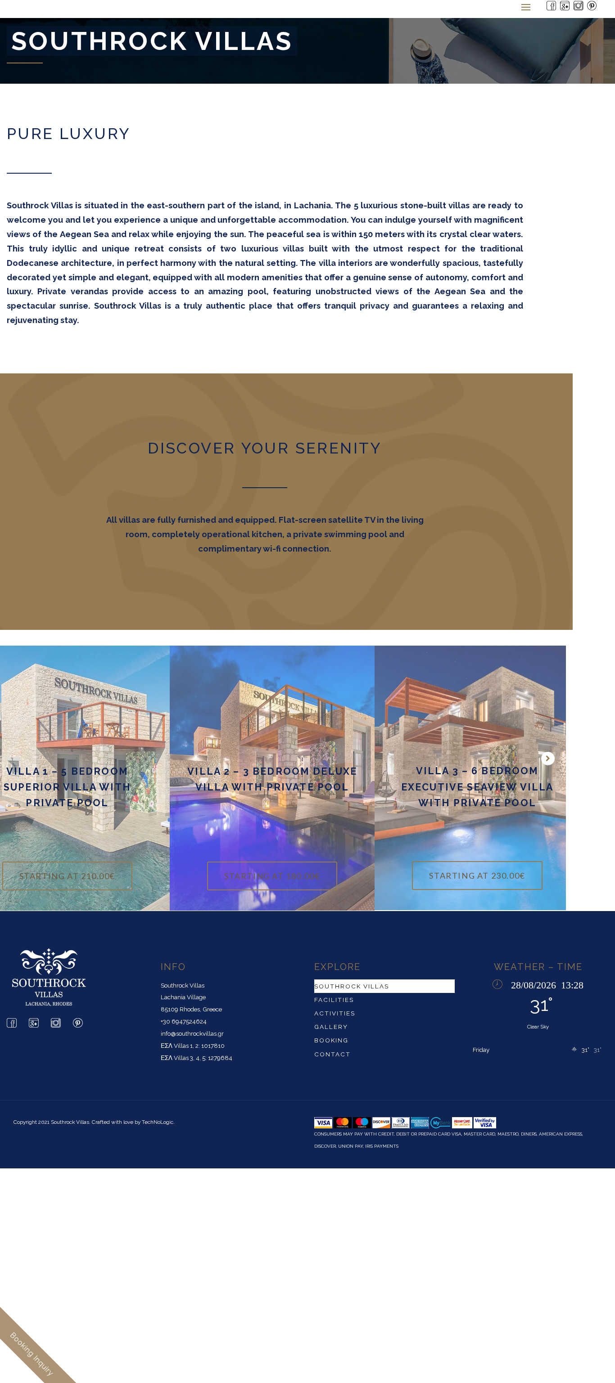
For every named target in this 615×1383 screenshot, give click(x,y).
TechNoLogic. (158, 1122)
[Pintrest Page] (592, 8)
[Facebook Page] (552, 8)
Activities (334, 1013)
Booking (331, 1040)
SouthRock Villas (351, 986)
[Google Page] (565, 8)
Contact (332, 1054)
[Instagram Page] (579, 8)
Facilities (334, 999)
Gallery (331, 1027)
